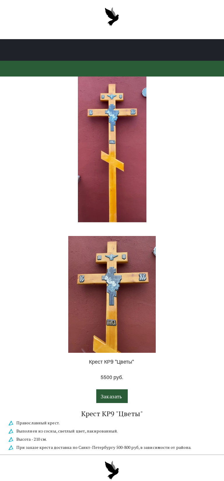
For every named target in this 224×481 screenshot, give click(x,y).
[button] (112, 396)
